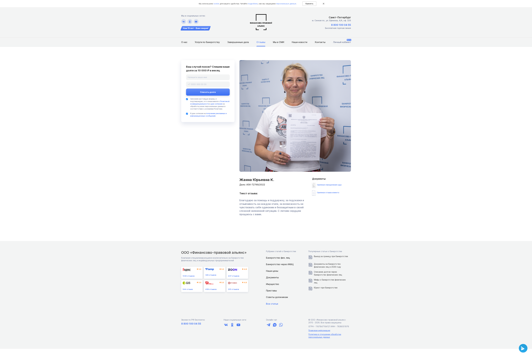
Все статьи (272, 303)
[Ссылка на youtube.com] (196, 21)
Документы (272, 277)
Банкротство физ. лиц (278, 257)
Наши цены (272, 271)
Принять (309, 3)
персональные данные (286, 3)
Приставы (271, 290)
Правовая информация (319, 330)
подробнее (253, 3)
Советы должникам (277, 297)
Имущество (272, 284)
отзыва (188, 289)
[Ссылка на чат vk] (274, 324)
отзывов (189, 276)
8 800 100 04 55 (341, 24)
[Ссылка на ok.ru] (189, 21)
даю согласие (216, 104)
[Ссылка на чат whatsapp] (280, 324)
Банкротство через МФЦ (280, 264)
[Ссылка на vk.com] (183, 21)
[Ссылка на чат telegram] (268, 324)
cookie (216, 3)
